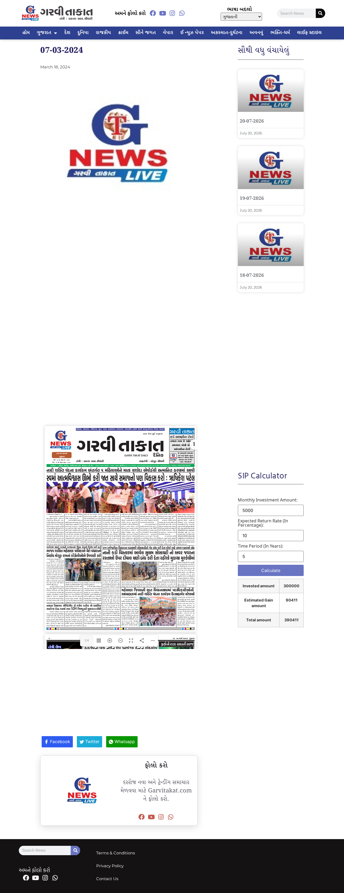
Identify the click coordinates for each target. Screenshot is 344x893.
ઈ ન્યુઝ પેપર (192, 33)
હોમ (26, 33)
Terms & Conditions (115, 852)
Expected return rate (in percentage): (263, 523)
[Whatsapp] (182, 13)
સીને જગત (145, 33)
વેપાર (168, 33)
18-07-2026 (252, 275)
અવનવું (256, 33)
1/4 (86, 640)
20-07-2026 (252, 121)
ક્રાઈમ (123, 33)
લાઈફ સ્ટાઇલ (309, 33)
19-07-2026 (252, 198)
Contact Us (107, 878)
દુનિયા (83, 33)
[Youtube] (162, 13)
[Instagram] (172, 13)
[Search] (320, 13)
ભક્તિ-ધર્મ (280, 33)
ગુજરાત (44, 33)
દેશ (67, 33)
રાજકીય (103, 33)
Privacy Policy (110, 865)
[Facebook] (152, 13)
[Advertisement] (119, 253)
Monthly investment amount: (268, 500)
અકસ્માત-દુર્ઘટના (226, 33)
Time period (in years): (260, 546)
